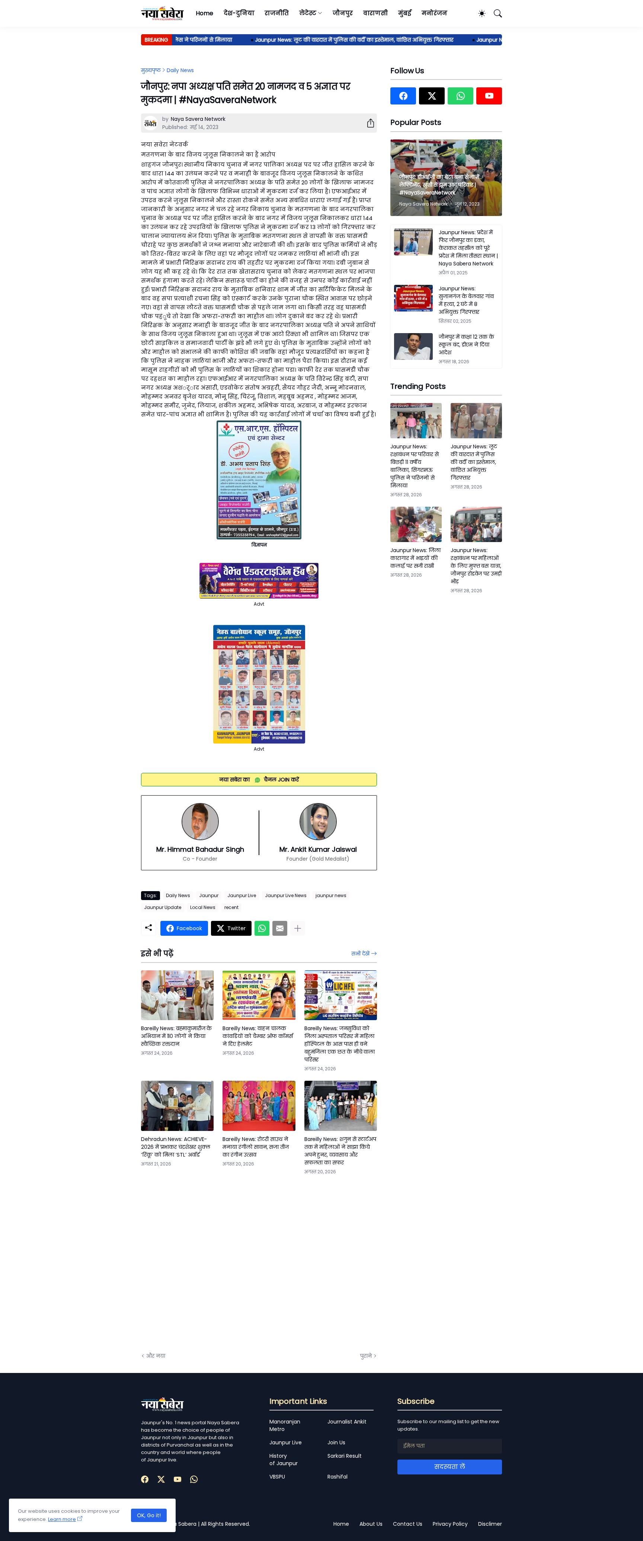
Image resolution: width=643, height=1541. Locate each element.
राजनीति (277, 13)
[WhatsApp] (262, 928)
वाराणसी (375, 13)
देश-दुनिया (239, 13)
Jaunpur (208, 895)
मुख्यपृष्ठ (151, 70)
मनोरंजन (434, 13)
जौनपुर (343, 13)
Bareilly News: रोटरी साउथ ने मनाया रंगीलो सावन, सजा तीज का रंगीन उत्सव (256, 1146)
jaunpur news (331, 895)
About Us (371, 1524)
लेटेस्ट (307, 13)
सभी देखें (360, 953)
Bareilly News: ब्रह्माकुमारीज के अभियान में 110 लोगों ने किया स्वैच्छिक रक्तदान (176, 1036)
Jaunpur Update (162, 907)
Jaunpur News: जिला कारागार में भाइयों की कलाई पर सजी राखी (415, 558)
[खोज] (494, 13)
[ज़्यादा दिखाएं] (297, 928)
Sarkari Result (344, 1456)
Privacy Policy (450, 1524)
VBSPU (277, 1476)
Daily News (180, 70)
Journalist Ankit (347, 1421)
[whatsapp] (460, 95)
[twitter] (432, 95)
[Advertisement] (215, 1262)
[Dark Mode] (478, 13)
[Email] (279, 928)
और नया (155, 1356)
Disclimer (490, 1524)
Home (204, 13)
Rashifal (337, 1476)
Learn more (62, 1519)
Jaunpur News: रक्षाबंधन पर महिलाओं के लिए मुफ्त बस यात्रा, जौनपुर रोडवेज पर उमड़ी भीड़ (476, 566)
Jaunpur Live (241, 895)
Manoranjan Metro (284, 1425)
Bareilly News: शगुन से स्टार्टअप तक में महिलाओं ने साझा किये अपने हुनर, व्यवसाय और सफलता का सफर (340, 1150)
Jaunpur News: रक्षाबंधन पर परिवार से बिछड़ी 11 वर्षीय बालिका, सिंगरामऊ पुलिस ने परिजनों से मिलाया (414, 466)
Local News (202, 907)
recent (231, 907)
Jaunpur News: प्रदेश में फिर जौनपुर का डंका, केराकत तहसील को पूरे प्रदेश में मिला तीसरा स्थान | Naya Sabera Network (468, 248)
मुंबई (404, 13)
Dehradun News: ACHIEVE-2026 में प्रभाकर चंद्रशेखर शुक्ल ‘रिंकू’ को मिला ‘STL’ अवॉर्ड (175, 1146)
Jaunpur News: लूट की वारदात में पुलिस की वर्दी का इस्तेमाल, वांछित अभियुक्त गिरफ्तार (329, 39)
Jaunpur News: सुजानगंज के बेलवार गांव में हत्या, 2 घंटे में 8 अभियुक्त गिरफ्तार (466, 300)
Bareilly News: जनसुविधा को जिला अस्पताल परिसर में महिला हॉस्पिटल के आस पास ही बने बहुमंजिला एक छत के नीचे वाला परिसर (339, 1044)
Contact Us (407, 1524)
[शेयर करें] (367, 123)
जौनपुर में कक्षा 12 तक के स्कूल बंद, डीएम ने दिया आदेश (466, 344)
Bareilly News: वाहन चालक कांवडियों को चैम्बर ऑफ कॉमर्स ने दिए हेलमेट (258, 1036)
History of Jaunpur (283, 1459)
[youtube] (489, 95)
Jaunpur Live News (286, 895)
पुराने (366, 1356)
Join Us (336, 1442)
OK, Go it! (149, 1515)
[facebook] (403, 95)
